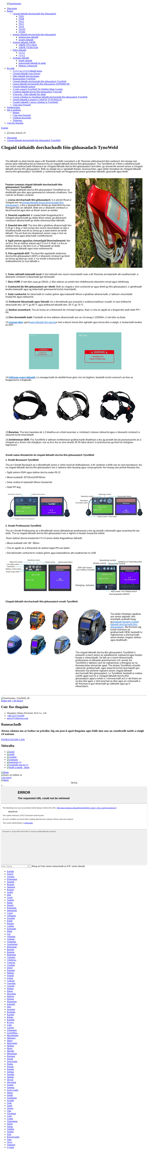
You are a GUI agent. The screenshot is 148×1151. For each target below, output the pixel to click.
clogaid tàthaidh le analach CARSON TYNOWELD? (37, 99)
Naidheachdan (13, 107)
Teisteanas (17, 120)
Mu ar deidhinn (14, 110)
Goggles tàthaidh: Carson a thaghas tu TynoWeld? (35, 102)
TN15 (21, 24)
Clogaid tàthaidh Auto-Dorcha (26, 73)
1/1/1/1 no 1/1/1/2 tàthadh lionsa (27, 71)
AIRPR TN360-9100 (28, 47)
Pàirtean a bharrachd (27, 65)
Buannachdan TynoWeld (24, 79)
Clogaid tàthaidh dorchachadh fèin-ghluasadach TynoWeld (39, 81)
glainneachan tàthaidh (28, 37)
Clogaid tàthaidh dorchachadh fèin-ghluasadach (34, 13)
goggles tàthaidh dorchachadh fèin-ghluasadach (34, 34)
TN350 (21, 29)
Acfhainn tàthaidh (21, 58)
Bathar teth (6, 701)
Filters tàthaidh (19, 50)
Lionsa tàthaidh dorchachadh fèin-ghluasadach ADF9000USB (41, 84)
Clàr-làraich (17, 701)
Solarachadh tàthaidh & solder (32, 63)
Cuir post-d (6, 777)
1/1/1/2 (21, 55)
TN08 (21, 19)
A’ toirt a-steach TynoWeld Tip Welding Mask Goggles (38, 89)
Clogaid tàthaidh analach (24, 86)
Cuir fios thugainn (15, 123)
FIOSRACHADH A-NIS (13, 739)
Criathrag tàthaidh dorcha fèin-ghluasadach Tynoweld (37, 92)
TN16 (21, 26)
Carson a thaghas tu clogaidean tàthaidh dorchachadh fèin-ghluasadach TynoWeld (50, 97)
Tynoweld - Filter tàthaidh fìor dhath (29, 94)
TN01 (21, 16)
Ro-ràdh (10, 68)
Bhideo (16, 112)
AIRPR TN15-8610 (27, 45)
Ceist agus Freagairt (22, 105)
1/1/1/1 (21, 52)
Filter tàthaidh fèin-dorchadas (26, 76)
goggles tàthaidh (25, 39)
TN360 (21, 32)
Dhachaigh (12, 8)
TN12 (21, 21)
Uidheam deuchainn (22, 118)
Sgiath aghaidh (25, 60)
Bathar (10, 11)
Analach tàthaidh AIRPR (24, 42)
